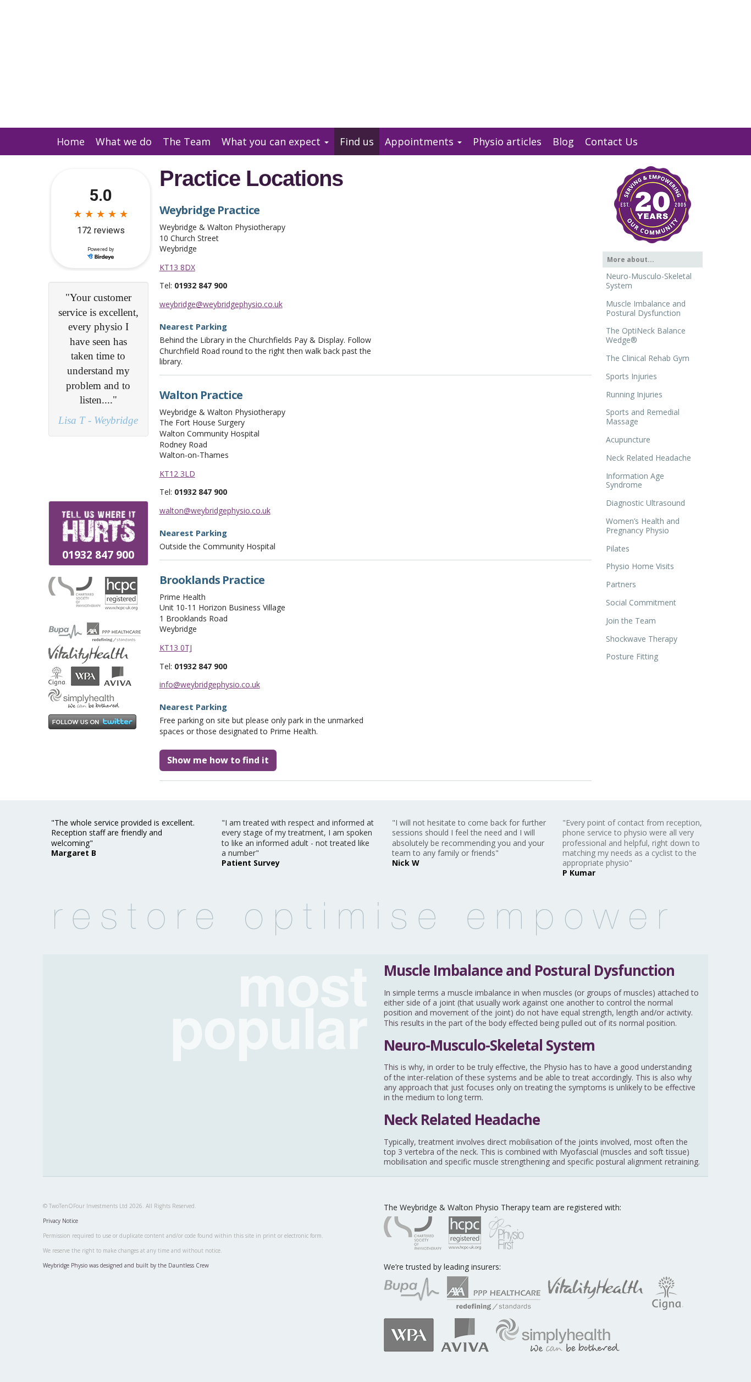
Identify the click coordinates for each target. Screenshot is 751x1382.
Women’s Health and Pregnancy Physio (643, 526)
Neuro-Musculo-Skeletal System (649, 281)
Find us (357, 141)
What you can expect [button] (272, 141)
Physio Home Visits (640, 566)
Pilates (617, 548)
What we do (124, 141)
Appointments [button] (420, 141)
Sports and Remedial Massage (643, 417)
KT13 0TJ (175, 647)
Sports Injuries (631, 376)
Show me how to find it (218, 760)
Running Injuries (634, 394)
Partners (621, 584)
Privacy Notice (60, 1221)
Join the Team (631, 620)
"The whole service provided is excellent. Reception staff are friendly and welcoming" (123, 833)
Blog (563, 141)
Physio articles (507, 141)
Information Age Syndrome (635, 480)
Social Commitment (641, 602)
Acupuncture (628, 439)
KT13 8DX (177, 267)
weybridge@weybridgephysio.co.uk (221, 304)
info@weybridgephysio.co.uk (209, 684)
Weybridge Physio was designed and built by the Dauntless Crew (126, 1265)
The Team (187, 141)
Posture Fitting (632, 656)
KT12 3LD (177, 473)
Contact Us (611, 141)
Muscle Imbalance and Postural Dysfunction (646, 308)
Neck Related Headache (648, 457)
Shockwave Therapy (641, 638)
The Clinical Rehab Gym (647, 358)
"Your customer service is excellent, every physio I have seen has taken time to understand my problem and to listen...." (98, 359)
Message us (680, 20)
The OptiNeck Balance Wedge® (646, 335)
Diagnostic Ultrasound (645, 503)
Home (71, 141)
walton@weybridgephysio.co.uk (214, 510)
